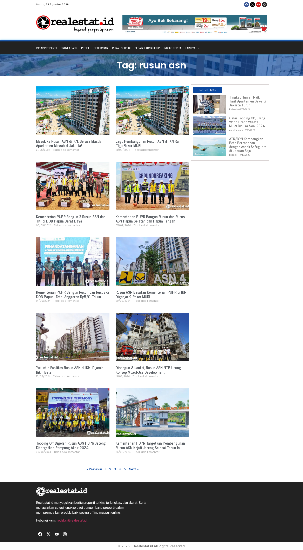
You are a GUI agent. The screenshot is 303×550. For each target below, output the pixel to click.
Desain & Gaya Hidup (147, 48)
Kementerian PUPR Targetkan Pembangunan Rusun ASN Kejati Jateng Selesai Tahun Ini (150, 445)
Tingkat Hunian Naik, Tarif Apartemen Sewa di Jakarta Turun (247, 101)
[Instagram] (264, 4)
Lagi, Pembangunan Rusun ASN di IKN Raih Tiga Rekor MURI (148, 143)
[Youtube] (258, 4)
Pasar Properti (46, 48)
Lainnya (190, 48)
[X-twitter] (252, 4)
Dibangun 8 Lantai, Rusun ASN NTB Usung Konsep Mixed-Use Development (148, 369)
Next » (134, 469)
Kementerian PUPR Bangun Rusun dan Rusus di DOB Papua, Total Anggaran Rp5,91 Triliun (72, 294)
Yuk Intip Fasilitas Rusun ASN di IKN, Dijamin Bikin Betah (69, 369)
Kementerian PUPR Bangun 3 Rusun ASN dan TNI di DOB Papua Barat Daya (71, 218)
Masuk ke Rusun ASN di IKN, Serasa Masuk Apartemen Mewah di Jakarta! (68, 143)
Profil (85, 48)
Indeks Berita (172, 48)
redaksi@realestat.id (72, 520)
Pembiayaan (101, 48)
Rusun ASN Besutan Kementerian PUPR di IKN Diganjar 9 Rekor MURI (151, 294)
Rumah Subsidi (121, 48)
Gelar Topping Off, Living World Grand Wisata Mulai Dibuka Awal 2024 (247, 122)
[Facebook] (246, 4)
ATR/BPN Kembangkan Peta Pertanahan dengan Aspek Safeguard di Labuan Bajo (248, 144)
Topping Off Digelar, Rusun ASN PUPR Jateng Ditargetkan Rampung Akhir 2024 (71, 445)
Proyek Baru (69, 48)
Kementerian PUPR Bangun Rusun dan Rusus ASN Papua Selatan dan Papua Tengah (150, 218)
